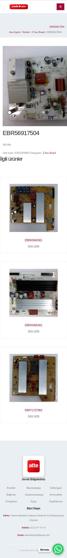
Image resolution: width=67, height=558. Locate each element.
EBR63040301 (33, 240)
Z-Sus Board (38, 32)
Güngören (11, 501)
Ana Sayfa (14, 32)
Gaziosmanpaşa (34, 494)
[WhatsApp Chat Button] (58, 549)
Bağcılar (11, 494)
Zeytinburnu (56, 501)
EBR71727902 (33, 410)
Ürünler (25, 32)
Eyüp (33, 501)
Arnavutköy (55, 494)
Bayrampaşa (33, 487)
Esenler (11, 487)
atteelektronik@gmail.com (37, 535)
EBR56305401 (33, 325)
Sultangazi (56, 487)
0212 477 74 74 (38, 527)
